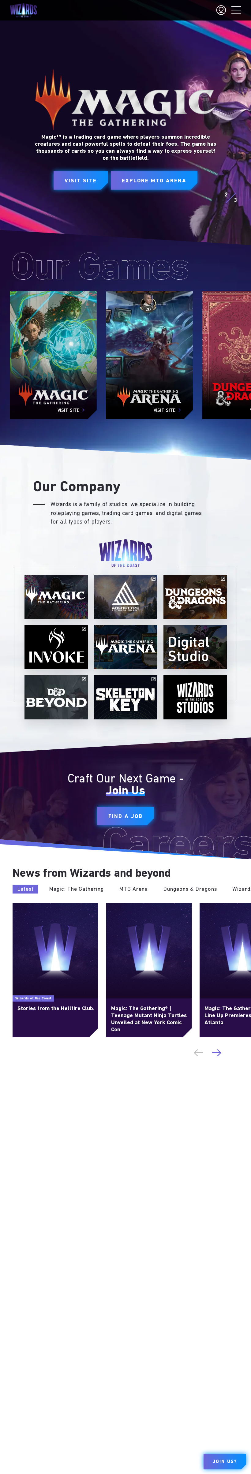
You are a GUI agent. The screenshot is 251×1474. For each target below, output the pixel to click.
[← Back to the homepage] (23, 10)
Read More (24, 906)
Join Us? (225, 1462)
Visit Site (81, 181)
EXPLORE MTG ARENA (154, 181)
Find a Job (125, 816)
